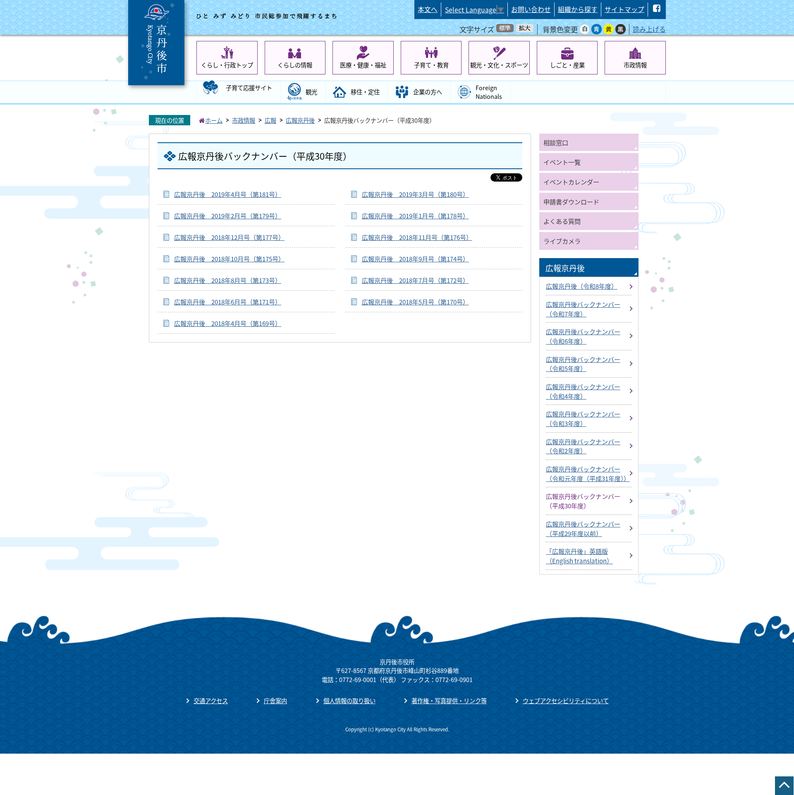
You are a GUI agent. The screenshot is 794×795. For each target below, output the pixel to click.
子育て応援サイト (249, 87)
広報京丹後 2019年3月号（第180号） (415, 194)
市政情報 (635, 64)
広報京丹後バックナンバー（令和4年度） (583, 391)
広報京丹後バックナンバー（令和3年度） (583, 418)
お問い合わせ (531, 9)
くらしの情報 (294, 64)
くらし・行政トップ (227, 64)
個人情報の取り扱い (349, 700)
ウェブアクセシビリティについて (566, 700)
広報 (270, 120)
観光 (311, 91)
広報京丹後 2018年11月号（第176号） (417, 237)
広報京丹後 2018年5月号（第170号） (415, 301)
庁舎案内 (275, 700)
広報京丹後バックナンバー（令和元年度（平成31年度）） (588, 473)
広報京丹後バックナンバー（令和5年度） (583, 363)
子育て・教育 (431, 64)
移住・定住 (365, 91)
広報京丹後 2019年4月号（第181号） (227, 194)
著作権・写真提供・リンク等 (449, 700)
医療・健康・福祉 (363, 64)
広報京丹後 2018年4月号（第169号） (227, 323)
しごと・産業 (567, 64)
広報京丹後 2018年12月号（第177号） (229, 237)
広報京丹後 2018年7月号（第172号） (415, 280)
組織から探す (578, 9)
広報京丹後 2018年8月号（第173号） (227, 280)
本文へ (428, 9)
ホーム (213, 120)
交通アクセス (211, 700)
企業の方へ (427, 91)
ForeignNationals (489, 92)
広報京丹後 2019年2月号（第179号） (227, 215)
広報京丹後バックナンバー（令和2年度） (583, 446)
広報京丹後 (300, 120)
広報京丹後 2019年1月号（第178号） (415, 215)
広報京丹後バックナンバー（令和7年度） (583, 308)
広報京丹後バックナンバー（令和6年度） (583, 336)
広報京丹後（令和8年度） (581, 285)
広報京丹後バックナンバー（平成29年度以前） (583, 528)
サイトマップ (624, 9)
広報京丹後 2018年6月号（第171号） (227, 301)
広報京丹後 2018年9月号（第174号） (415, 258)
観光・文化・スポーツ (499, 64)
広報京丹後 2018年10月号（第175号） (229, 258)
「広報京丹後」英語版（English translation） (579, 555)
